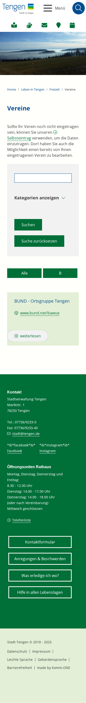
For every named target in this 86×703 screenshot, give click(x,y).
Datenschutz (17, 651)
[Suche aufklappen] (78, 8)
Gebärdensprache (52, 659)
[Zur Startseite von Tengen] (18, 8)
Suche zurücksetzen (39, 241)
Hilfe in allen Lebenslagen (40, 592)
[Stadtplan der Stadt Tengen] (58, 25)
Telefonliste (21, 520)
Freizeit (54, 89)
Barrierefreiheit (19, 667)
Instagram (47, 451)
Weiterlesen (30, 336)
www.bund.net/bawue (39, 313)
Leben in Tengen (32, 89)
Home (11, 89)
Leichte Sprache (20, 659)
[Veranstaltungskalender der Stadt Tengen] (72, 25)
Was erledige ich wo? (40, 575)
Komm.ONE (61, 667)
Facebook (14, 451)
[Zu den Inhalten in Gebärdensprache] (29, 25)
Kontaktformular (40, 542)
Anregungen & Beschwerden (40, 558)
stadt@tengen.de (26, 433)
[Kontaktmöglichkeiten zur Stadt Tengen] (44, 25)
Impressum (41, 651)
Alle (24, 273)
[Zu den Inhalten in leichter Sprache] (14, 25)
